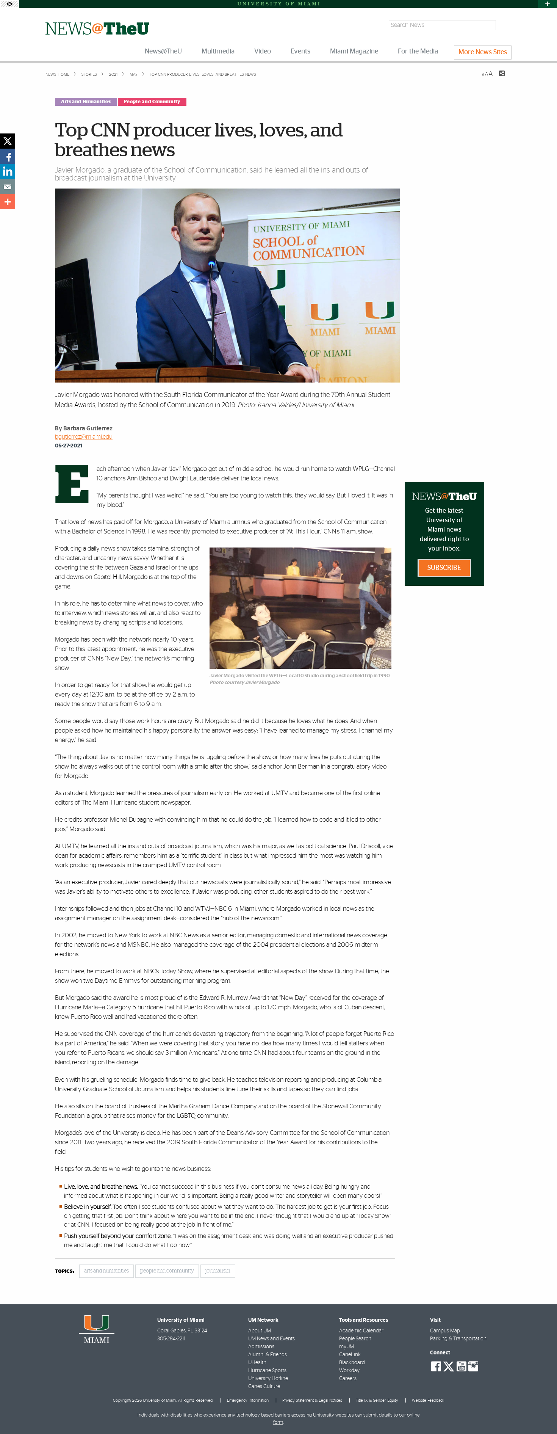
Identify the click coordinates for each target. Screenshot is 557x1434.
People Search (355, 1338)
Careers (348, 1378)
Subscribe (444, 568)
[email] (7, 186)
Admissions (261, 1346)
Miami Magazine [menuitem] (354, 51)
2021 (112, 74)
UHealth (257, 1362)
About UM (259, 1331)
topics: (64, 1271)
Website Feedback (428, 1400)
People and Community (152, 101)
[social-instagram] (473, 1366)
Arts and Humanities (86, 101)
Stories (88, 74)
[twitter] (7, 141)
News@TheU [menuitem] (163, 51)
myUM (346, 1346)
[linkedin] (7, 171)
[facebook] (7, 156)
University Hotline (268, 1378)
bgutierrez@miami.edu (84, 437)
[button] (540, 1413)
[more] (7, 201)
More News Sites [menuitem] (482, 52)
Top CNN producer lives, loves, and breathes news (203, 74)
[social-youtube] (461, 1366)
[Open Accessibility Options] (9, 4)
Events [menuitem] (300, 51)
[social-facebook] (436, 1366)
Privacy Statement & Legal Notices (312, 1400)
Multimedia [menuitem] (218, 51)
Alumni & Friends (267, 1354)
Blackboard (352, 1362)
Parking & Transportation (458, 1338)
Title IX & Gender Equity (377, 1400)
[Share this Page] (497, 78)
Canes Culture (264, 1386)
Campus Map (445, 1331)
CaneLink (350, 1354)
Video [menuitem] (262, 51)
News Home (57, 74)
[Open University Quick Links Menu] (547, 4)
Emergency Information (248, 1400)
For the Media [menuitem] (418, 51)
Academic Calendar (361, 1331)
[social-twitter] (449, 1366)
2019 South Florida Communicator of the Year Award (237, 1142)
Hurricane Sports (267, 1370)
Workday (349, 1370)
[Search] (504, 25)
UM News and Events (271, 1338)
